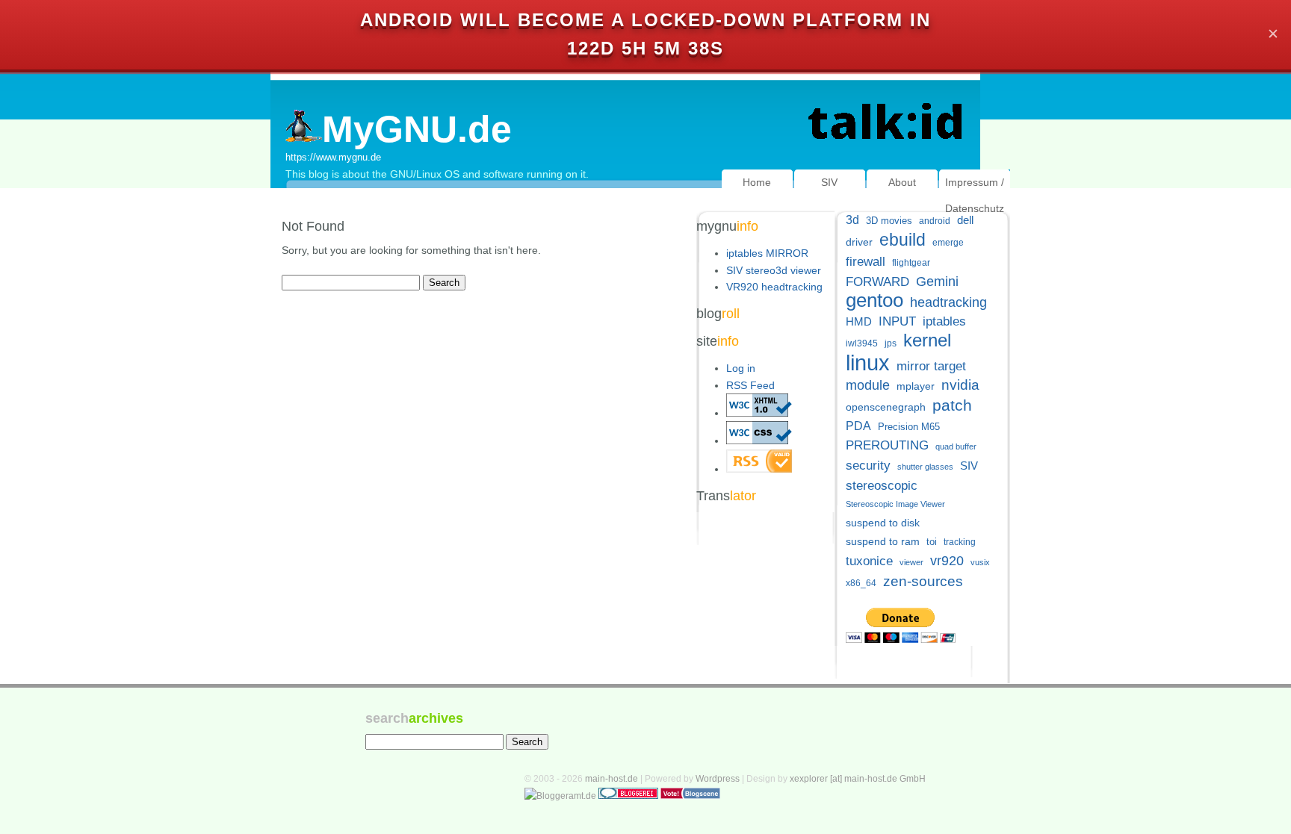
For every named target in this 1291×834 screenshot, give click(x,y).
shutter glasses (925, 466)
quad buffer (955, 446)
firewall (865, 262)
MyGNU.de (417, 129)
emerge (948, 242)
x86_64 (861, 583)
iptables (944, 321)
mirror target (931, 366)
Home (757, 182)
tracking (960, 542)
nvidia (960, 385)
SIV (829, 182)
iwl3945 (862, 343)
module (868, 385)
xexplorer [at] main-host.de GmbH (858, 779)
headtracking (948, 302)
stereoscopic (881, 486)
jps (891, 343)
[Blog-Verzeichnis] (628, 796)
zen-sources (923, 581)
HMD (859, 321)
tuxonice (869, 561)
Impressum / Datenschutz (974, 195)
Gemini (937, 281)
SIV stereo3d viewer (773, 270)
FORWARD (877, 282)
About (902, 182)
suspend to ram (883, 541)
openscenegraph (886, 407)
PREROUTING (887, 445)
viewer (911, 562)
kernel (927, 340)
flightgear (911, 263)
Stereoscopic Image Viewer (895, 504)
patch (952, 405)
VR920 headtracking (774, 287)
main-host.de (611, 779)
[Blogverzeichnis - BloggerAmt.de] (560, 796)
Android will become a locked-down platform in (645, 20)
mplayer (916, 386)
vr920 (947, 560)
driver (859, 242)
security (868, 465)
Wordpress (718, 779)
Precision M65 (909, 426)
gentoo (874, 300)
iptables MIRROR (767, 253)
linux (868, 362)
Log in (740, 368)
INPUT (897, 321)
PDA (858, 425)
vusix (980, 562)
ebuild (902, 240)
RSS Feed (750, 385)
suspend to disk (883, 523)
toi (931, 541)
